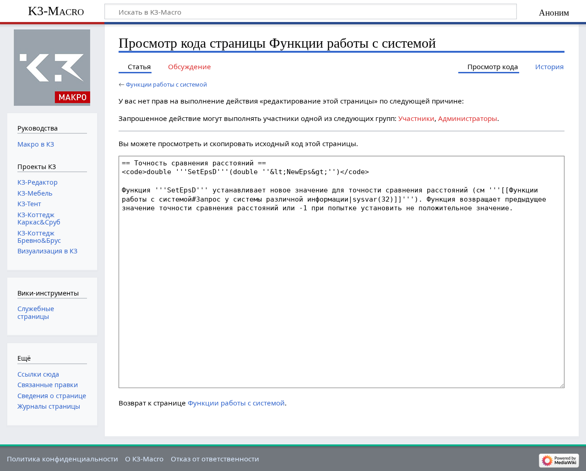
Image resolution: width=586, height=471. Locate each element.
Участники (416, 118)
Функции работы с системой (166, 84)
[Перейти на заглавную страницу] (52, 67)
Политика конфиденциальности (62, 458)
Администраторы (467, 118)
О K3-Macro (144, 458)
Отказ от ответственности (215, 458)
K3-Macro (56, 11)
